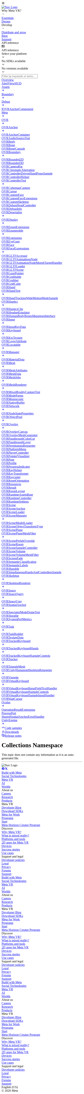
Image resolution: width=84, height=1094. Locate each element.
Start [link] (4, 821)
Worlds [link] (6, 786)
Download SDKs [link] (12, 811)
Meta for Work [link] (11, 814)
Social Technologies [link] (14, 776)
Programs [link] (7, 818)
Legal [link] (5, 863)
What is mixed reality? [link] (15, 835)
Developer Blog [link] (11, 807)
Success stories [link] (11, 849)
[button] (42, 3)
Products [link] (7, 800)
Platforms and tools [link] (13, 839)
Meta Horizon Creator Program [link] (21, 825)
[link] (9, 7)
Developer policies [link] (13, 860)
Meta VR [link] (7, 779)
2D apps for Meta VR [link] (15, 842)
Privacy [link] (6, 867)
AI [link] (3, 783)
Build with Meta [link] (12, 772)
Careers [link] (6, 793)
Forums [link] (6, 870)
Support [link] (6, 874)
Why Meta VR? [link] (11, 832)
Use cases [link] (8, 853)
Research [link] (7, 797)
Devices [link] (7, 846)
